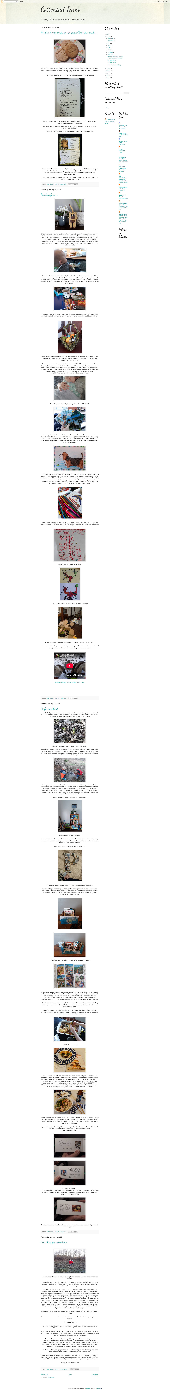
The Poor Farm (123, 203)
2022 (107, 34)
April (109, 47)
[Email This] (69, 184)
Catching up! (122, 190)
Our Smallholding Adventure (122, 178)
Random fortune (49, 194)
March (109, 50)
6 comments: (63, 184)
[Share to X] (73, 184)
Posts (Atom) (51, 1377)
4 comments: (63, 698)
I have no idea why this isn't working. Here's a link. (69, 682)
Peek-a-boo (122, 144)
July (109, 43)
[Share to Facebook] (75, 184)
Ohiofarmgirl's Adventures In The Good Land (123, 215)
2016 (107, 77)
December (111, 38)
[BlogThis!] (71, 184)
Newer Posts (44, 1374)
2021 (107, 36)
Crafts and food (49, 708)
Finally (120, 152)
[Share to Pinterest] (77, 184)
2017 (107, 75)
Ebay (107, 108)
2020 (107, 68)
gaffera (88, 1388)
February (110, 52)
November (111, 40)
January (110, 54)
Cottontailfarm (111, 119)
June (109, 45)
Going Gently (122, 133)
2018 (107, 73)
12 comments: (64, 1369)
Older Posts (95, 1374)
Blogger (99, 1388)
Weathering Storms (123, 198)
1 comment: (63, 1231)
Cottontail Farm (60, 9)
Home (70, 1374)
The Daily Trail (123, 125)
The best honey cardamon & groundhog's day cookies (69, 32)
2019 (107, 71)
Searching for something (54, 1242)
